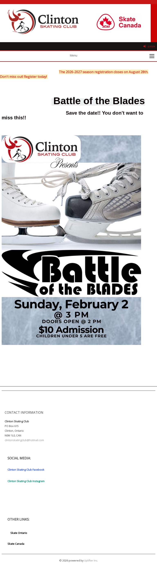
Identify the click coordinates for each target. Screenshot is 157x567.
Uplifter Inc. (91, 560)
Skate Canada (16, 544)
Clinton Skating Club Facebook (26, 469)
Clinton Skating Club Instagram (26, 481)
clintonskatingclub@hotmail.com (24, 440)
